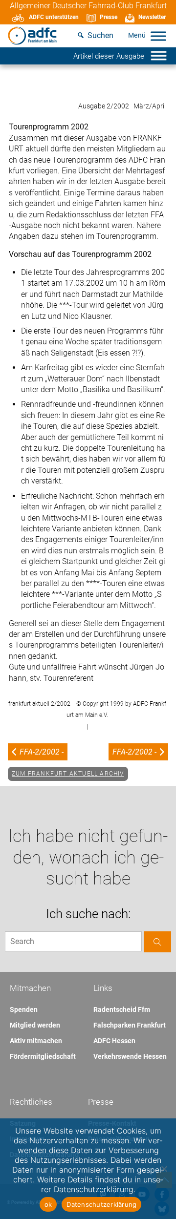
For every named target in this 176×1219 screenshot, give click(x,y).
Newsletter (152, 17)
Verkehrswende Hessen (130, 1056)
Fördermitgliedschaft (43, 1056)
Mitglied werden (35, 1025)
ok (48, 1204)
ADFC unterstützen (54, 17)
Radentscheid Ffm (121, 1009)
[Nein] (164, 1169)
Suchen (100, 35)
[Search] (157, 941)
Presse (108, 17)
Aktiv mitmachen (36, 1041)
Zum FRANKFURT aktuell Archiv (68, 773)
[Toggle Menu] (158, 36)
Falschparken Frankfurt (129, 1025)
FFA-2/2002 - (42, 752)
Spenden (24, 1009)
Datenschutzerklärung (101, 1204)
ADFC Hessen (114, 1041)
